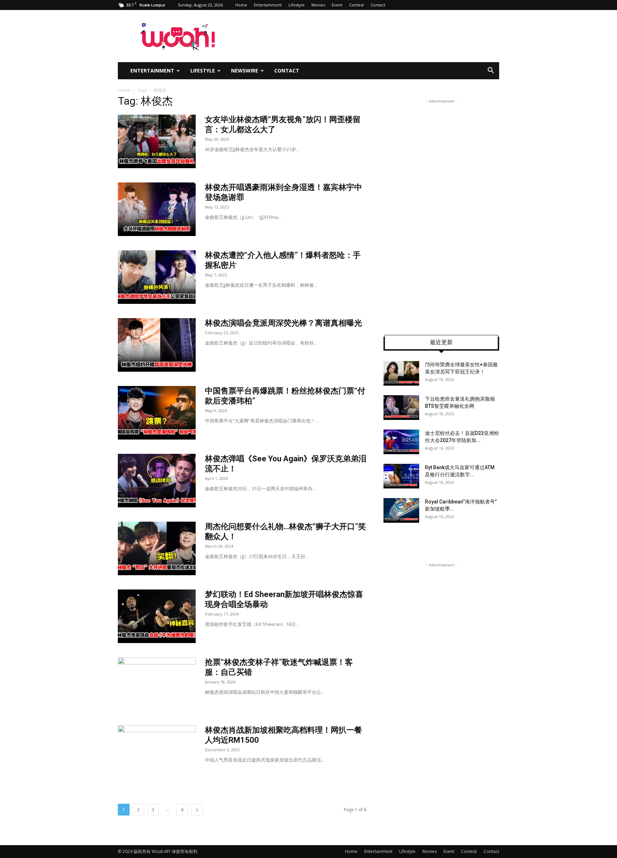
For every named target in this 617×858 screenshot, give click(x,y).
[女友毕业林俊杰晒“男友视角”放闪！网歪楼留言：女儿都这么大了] (157, 141)
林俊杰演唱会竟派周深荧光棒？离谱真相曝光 (283, 322)
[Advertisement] (441, 212)
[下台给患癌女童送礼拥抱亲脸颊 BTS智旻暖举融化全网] (401, 407)
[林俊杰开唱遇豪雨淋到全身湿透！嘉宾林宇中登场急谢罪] (157, 209)
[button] (490, 71)
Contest (356, 4)
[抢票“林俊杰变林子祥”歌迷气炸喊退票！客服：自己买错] (157, 684)
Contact (378, 4)
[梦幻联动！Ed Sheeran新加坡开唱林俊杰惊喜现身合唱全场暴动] (157, 616)
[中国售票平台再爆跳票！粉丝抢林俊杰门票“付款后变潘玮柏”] (157, 413)
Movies (318, 4)
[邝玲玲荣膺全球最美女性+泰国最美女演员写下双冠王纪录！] (401, 373)
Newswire (244, 70)
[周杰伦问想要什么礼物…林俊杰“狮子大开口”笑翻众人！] (157, 548)
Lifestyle (297, 4)
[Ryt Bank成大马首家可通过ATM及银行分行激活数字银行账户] (401, 476)
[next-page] (197, 810)
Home (241, 4)
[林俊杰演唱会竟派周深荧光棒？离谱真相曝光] (157, 345)
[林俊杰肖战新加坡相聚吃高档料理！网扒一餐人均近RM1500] (157, 752)
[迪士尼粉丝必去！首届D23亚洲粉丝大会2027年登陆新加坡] (401, 442)
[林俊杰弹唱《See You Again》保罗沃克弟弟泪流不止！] (157, 480)
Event (337, 4)
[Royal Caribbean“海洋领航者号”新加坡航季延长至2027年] (401, 510)
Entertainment (268, 4)
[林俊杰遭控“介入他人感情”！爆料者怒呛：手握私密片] (157, 277)
